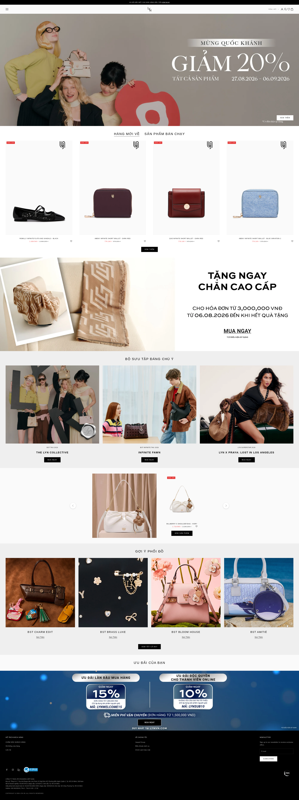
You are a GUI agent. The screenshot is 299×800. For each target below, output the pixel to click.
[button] (287, 773)
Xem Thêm (285, 118)
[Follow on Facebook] (7, 770)
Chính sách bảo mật (142, 750)
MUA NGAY (52, 460)
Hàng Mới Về (127, 134)
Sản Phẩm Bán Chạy (164, 134)
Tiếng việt (272, 9)
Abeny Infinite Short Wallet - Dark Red (113, 238)
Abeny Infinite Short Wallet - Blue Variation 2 (260, 238)
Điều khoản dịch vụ (142, 746)
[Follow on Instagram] (13, 770)
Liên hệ (8, 750)
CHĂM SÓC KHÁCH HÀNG (16, 742)
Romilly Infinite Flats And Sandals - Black (39, 238)
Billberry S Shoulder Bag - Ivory (182, 524)
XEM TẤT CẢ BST (149, 647)
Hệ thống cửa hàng (13, 746)
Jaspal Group (140, 742)
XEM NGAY (166, 2)
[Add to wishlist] (71, 241)
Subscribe (268, 759)
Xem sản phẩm (182, 533)
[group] (149, 304)
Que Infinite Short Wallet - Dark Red (186, 238)
